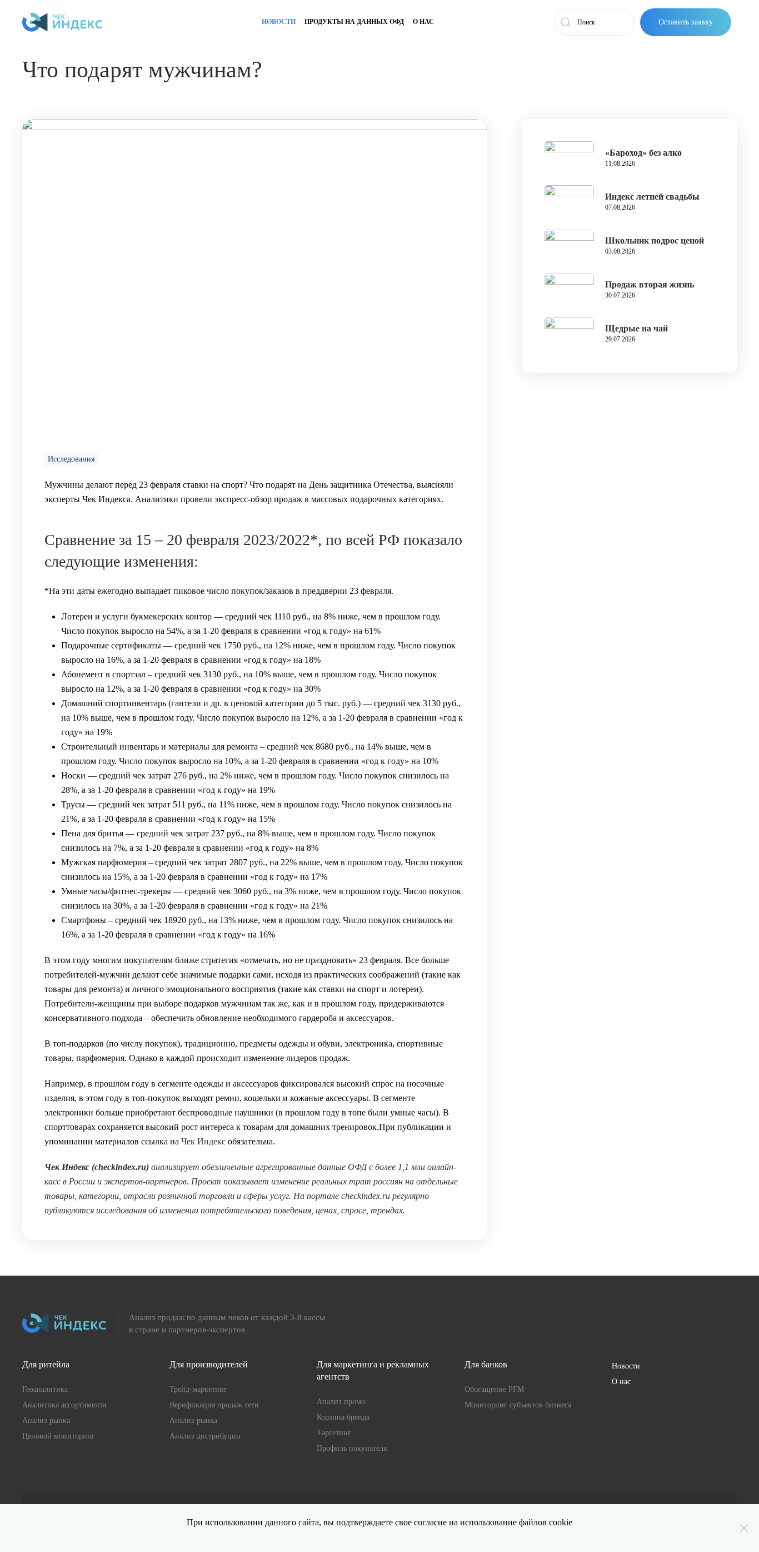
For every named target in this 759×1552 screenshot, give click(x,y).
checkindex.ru (120, 1167)
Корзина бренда (343, 1417)
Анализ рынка (46, 1420)
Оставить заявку (685, 22)
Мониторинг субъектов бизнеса (518, 1405)
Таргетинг (334, 1433)
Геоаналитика (45, 1389)
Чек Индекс (203, 1141)
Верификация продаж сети (214, 1405)
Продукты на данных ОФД (354, 22)
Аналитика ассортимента (64, 1405)
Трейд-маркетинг (198, 1389)
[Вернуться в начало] (62, 22)
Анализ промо (341, 1401)
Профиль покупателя (352, 1448)
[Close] (744, 1528)
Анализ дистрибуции (205, 1436)
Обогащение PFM (494, 1389)
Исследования (71, 459)
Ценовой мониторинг (58, 1436)
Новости (279, 22)
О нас (423, 22)
